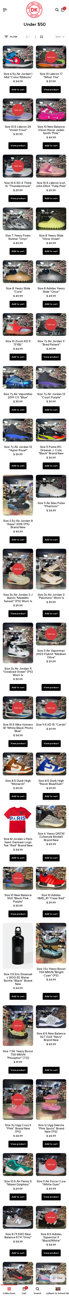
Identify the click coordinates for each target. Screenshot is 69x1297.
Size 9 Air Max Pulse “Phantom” (51, 504)
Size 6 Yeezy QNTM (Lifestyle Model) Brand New (51, 837)
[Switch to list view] (28, 36)
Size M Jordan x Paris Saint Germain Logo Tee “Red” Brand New (18, 842)
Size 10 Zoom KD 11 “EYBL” (18, 343)
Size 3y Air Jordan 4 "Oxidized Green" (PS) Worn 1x (18, 672)
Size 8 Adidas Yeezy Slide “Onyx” (51, 290)
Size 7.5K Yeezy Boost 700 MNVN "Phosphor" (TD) (18, 1054)
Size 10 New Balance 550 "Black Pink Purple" (18, 898)
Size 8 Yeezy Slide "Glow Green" (51, 237)
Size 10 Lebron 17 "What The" (51, 75)
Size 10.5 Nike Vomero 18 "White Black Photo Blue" (18, 728)
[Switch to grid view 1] (35, 36)
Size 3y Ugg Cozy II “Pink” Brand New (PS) (18, 1128)
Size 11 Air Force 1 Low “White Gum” (51, 1183)
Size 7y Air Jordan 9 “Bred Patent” (51, 343)
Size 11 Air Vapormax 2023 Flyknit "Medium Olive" (51, 654)
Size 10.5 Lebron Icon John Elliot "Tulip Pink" (51, 184)
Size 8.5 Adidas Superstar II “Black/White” (51, 1237)
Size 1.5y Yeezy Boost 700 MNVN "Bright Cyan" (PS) (51, 972)
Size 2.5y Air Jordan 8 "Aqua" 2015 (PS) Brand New (18, 524)
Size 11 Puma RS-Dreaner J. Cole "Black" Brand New (51, 450)
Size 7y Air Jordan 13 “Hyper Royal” (18, 448)
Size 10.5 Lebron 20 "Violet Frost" (18, 128)
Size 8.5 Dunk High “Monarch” (18, 782)
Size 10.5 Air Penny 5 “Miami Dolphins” (18, 1183)
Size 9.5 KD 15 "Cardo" (51, 724)
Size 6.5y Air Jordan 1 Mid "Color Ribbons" (18, 75)
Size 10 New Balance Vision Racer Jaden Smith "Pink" (51, 130)
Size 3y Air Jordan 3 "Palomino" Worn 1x (51, 596)
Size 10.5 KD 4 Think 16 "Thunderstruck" (18, 184)
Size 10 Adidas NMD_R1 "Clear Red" (51, 896)
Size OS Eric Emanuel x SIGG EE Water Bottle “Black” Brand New (18, 979)
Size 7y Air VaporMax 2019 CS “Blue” (17, 395)
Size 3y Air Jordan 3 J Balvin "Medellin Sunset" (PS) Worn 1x (18, 598)
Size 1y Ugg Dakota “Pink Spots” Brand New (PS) (51, 1128)
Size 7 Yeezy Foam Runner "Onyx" (18, 237)
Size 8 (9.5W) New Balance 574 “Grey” (18, 1236)
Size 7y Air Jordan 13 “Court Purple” (51, 395)
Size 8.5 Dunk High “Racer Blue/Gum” (51, 782)
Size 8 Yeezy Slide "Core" (18, 290)
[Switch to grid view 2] (41, 36)
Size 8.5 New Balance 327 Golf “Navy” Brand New (51, 1037)
